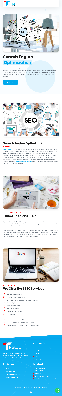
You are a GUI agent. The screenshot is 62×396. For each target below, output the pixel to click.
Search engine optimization (24, 162)
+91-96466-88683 (40, 369)
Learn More (10, 82)
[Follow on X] (31, 392)
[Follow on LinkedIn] (34, 392)
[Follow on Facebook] (28, 392)
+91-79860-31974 (39, 370)
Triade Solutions (7, 149)
